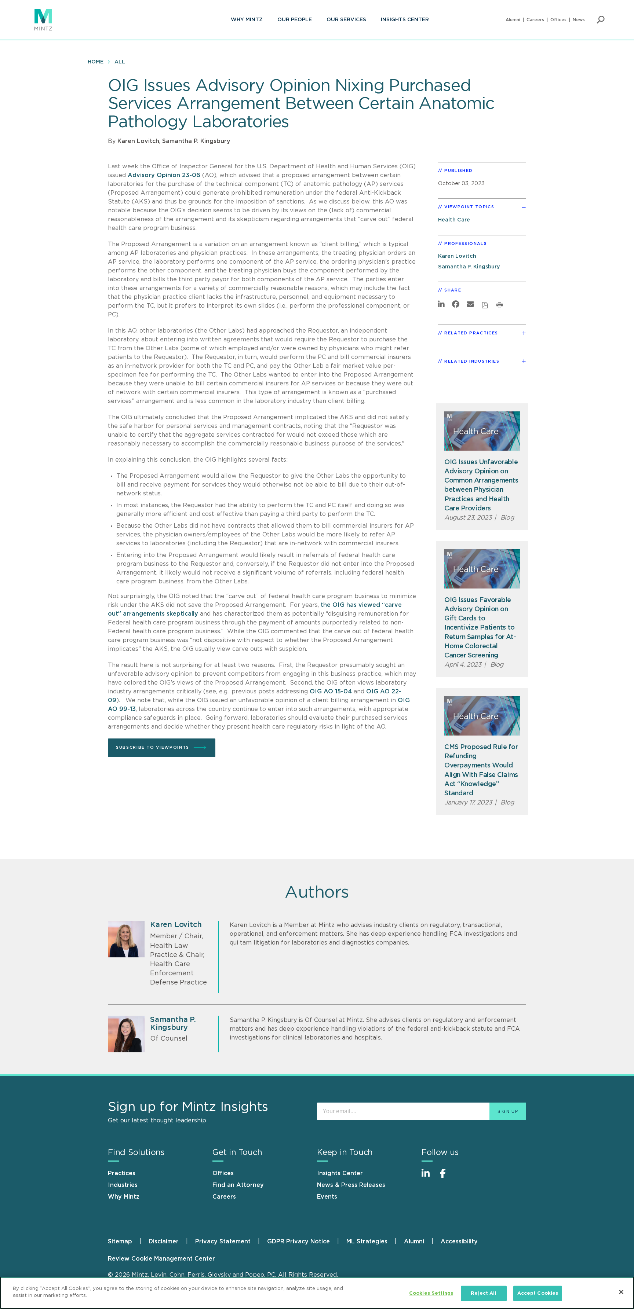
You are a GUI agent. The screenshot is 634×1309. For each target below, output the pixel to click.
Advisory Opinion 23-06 (164, 175)
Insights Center (405, 19)
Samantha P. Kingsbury (196, 141)
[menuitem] (247, 19)
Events (327, 1197)
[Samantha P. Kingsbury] (126, 1034)
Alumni (513, 20)
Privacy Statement (223, 1241)
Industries (123, 1185)
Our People (294, 19)
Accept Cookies (537, 1293)
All (119, 62)
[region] (317, 1293)
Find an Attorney (238, 1185)
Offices (558, 20)
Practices (121, 1173)
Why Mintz (247, 19)
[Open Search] (600, 19)
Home (95, 62)
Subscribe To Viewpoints (152, 747)
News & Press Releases (351, 1185)
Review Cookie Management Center (161, 1259)
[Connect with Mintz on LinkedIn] (429, 1177)
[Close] (621, 1292)
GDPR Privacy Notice (298, 1241)
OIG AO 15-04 (331, 691)
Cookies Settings (431, 1293)
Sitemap (120, 1241)
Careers (535, 20)
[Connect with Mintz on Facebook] (447, 1177)
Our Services (346, 19)
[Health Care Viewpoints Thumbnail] (482, 431)
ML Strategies (366, 1241)
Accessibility (459, 1241)
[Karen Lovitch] (126, 939)
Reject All (483, 1293)
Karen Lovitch (138, 141)
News (579, 20)
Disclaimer (164, 1241)
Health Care (454, 220)
